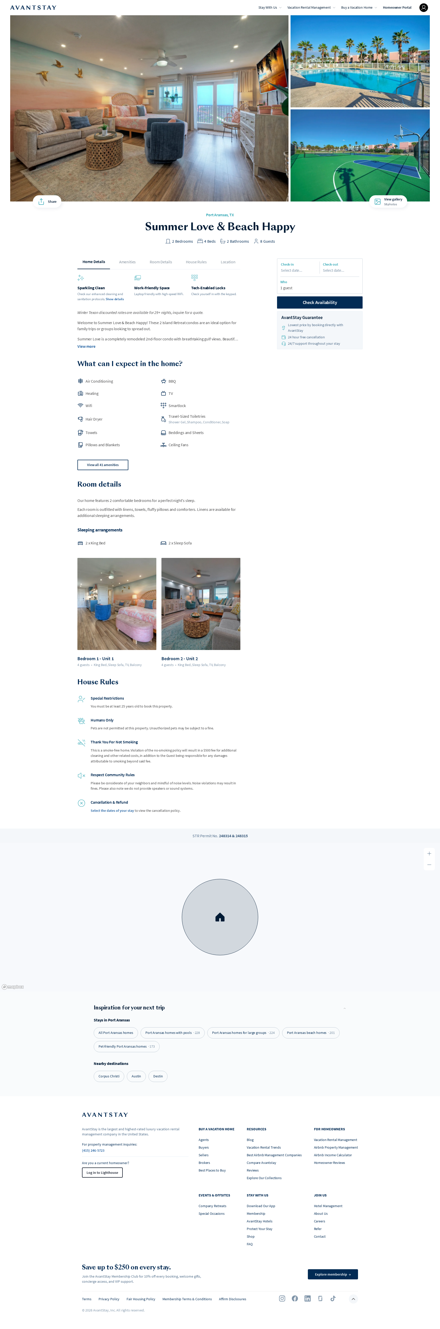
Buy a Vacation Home (357, 7)
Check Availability (320, 302)
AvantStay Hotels (259, 1221)
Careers (319, 1221)
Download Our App (261, 1206)
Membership (256, 1213)
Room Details (161, 261)
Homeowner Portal (397, 7)
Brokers (204, 1162)
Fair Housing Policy (141, 1299)
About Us (321, 1213)
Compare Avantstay (261, 1162)
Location (228, 261)
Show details (115, 299)
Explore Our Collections (264, 1178)
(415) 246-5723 (93, 1150)
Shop (250, 1236)
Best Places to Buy (212, 1170)
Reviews (253, 1170)
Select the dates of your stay (112, 810)
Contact (320, 1236)
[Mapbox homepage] (13, 987)
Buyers (204, 1147)
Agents (204, 1139)
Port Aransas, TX (220, 214)
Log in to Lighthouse (102, 1172)
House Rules (196, 261)
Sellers (204, 1155)
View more (86, 346)
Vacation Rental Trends (264, 1147)
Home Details (93, 261)
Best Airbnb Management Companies (274, 1155)
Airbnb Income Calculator (333, 1155)
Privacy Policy (109, 1299)
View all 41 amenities (103, 465)
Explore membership (333, 1274)
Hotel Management (328, 1206)
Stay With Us (267, 7)
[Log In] (424, 7)
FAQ (250, 1244)
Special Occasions (212, 1213)
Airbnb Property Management (336, 1147)
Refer (318, 1228)
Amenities (127, 261)
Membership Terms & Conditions (187, 1299)
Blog (250, 1139)
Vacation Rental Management (309, 7)
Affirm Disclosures (232, 1299)
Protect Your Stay (259, 1228)
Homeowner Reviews (329, 1162)
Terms (86, 1299)
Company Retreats (212, 1206)
